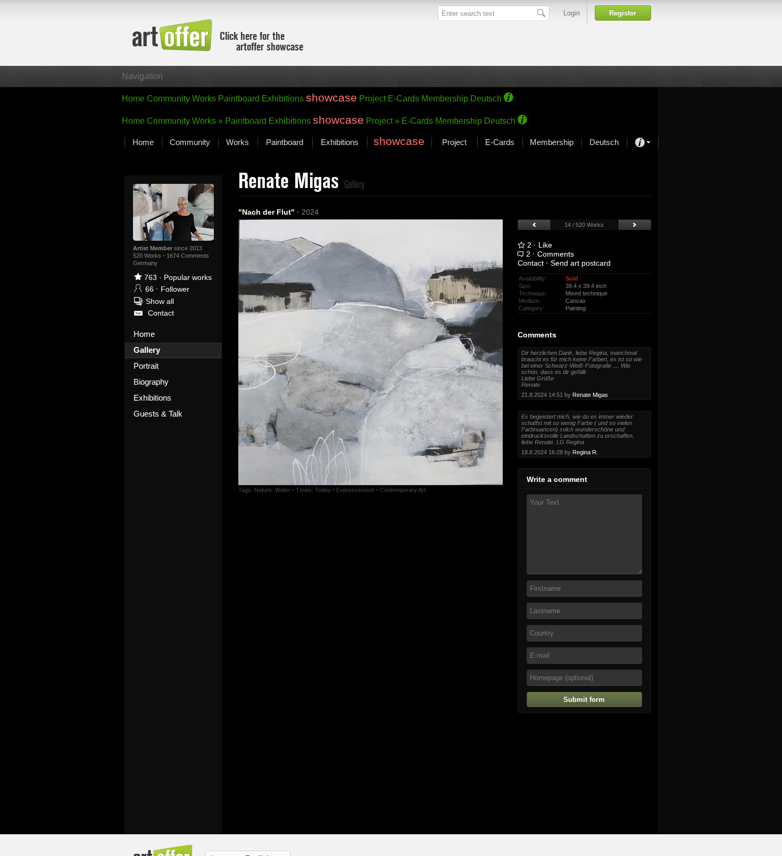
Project (372, 98)
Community (168, 98)
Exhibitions (283, 98)
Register (622, 13)
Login (571, 13)
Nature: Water (272, 490)
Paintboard (239, 98)
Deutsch (486, 98)
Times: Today (313, 490)
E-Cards (403, 98)
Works (204, 98)
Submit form (584, 700)
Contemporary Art (403, 490)
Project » (383, 120)
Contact (531, 263)
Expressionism (355, 490)
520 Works (148, 255)
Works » (207, 120)
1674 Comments (188, 255)
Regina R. (585, 452)
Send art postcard (581, 263)
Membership (444, 98)
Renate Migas (590, 395)
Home (133, 98)
